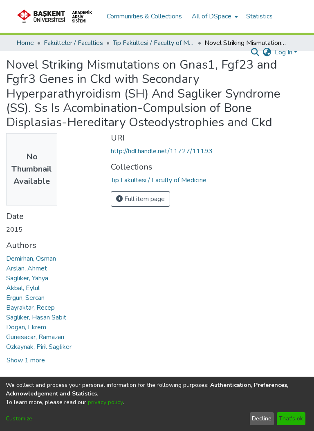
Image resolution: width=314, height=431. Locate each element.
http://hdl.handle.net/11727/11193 (162, 151)
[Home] (57, 16)
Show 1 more (26, 360)
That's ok (291, 418)
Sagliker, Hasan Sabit (36, 317)
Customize (19, 418)
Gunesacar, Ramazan (35, 337)
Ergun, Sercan (25, 297)
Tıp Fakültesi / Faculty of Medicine (154, 42)
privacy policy (105, 402)
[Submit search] (255, 52)
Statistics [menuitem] (259, 16)
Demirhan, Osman (31, 258)
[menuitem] (214, 16)
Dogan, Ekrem (26, 327)
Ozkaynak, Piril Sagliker (39, 346)
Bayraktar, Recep (30, 307)
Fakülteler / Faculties (73, 42)
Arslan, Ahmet (26, 268)
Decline (261, 418)
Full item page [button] (144, 198)
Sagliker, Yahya (27, 278)
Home (25, 42)
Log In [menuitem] (283, 52)
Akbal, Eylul (23, 288)
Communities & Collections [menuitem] (144, 16)
